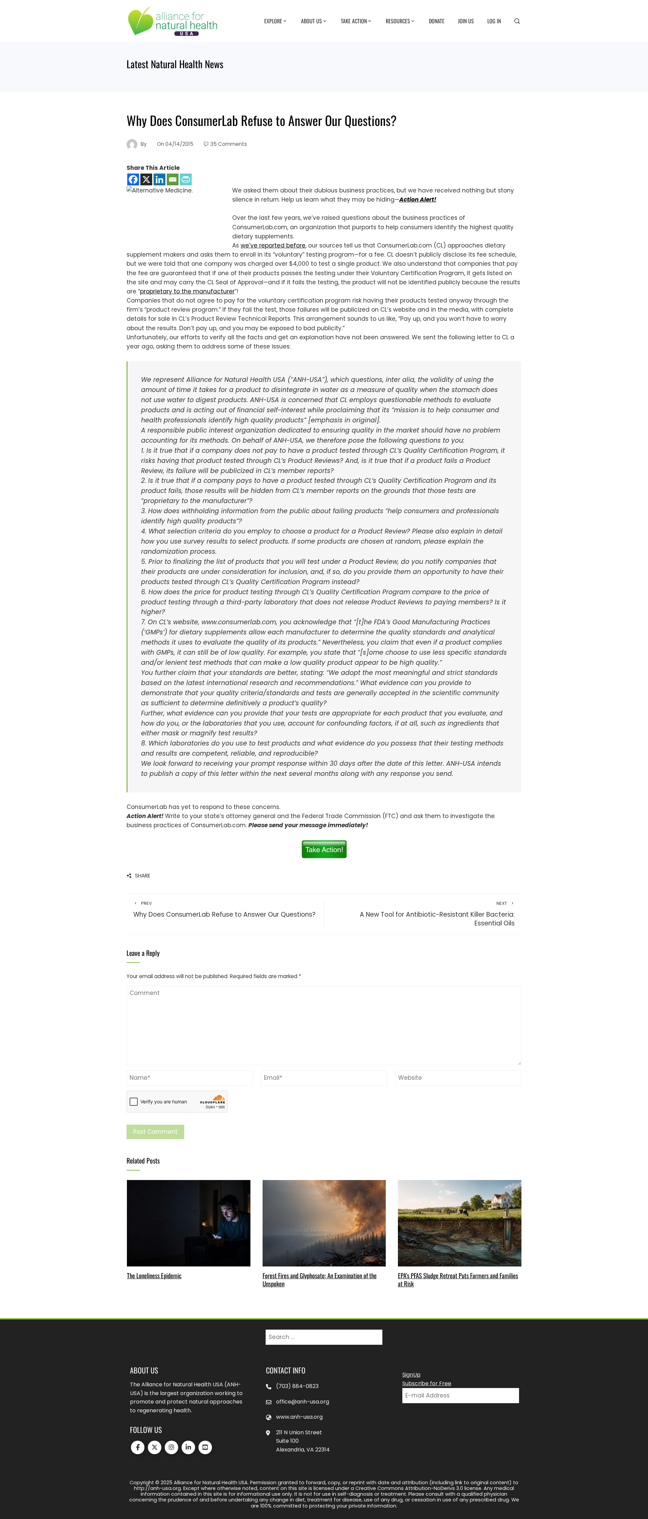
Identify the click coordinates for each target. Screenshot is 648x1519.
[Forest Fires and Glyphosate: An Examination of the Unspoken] (324, 1223)
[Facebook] (133, 179)
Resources (398, 21)
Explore (273, 21)
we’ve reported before (273, 245)
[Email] (173, 179)
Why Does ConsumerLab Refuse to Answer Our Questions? (224, 909)
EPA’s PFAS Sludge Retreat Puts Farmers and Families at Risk (458, 1279)
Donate (436, 21)
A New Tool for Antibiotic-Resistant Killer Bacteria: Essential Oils (437, 914)
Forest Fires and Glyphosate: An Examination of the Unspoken (320, 1279)
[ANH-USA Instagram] (171, 1447)
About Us (311, 21)
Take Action (354, 21)
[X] (146, 179)
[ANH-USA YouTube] (205, 1447)
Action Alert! (417, 199)
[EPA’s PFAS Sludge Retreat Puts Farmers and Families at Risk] (459, 1223)
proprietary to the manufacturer (187, 291)
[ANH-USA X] (154, 1447)
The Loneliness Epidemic (154, 1275)
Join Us (466, 21)
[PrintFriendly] (186, 179)
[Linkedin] (159, 179)
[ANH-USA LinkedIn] (188, 1447)
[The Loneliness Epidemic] (188, 1223)
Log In (494, 21)
